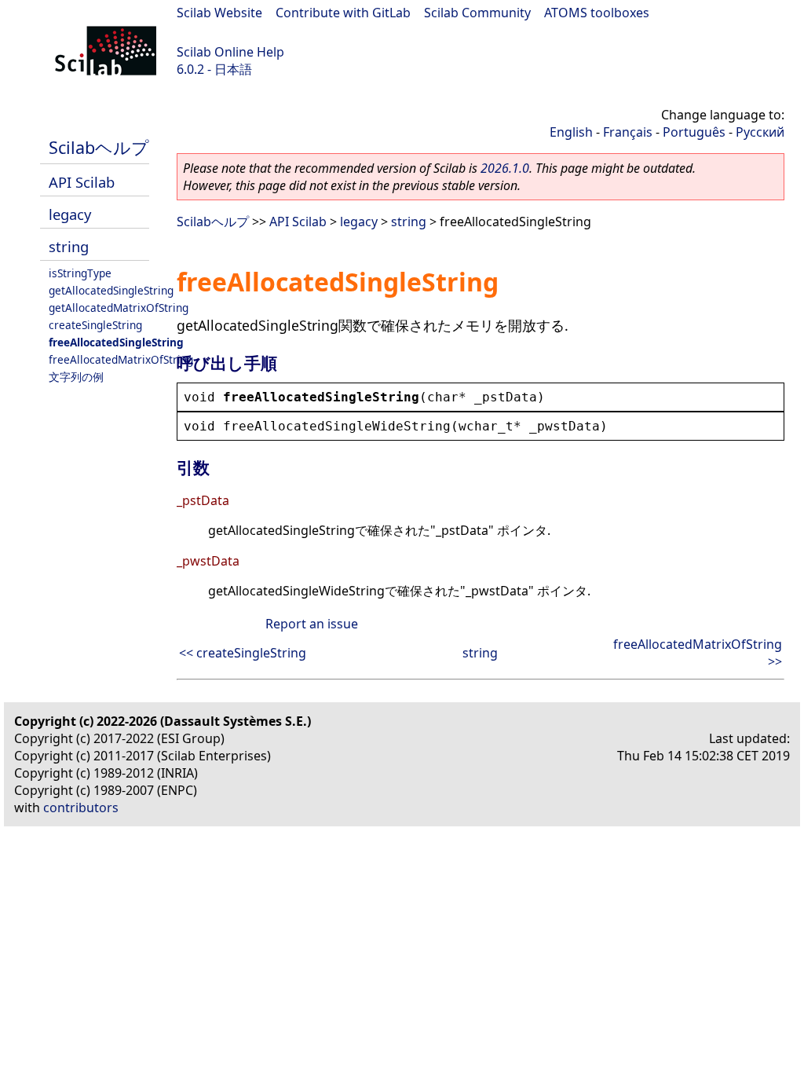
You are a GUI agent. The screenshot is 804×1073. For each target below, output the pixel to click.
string (69, 246)
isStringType (80, 273)
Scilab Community (477, 12)
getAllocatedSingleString (111, 290)
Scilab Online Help (230, 51)
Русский (760, 132)
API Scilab (82, 182)
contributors (81, 807)
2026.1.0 (505, 168)
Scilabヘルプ (99, 147)
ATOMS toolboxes (596, 12)
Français (627, 132)
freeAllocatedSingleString (116, 342)
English (571, 132)
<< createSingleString (242, 652)
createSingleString (95, 324)
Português (694, 132)
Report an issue (311, 623)
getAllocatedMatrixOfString (118, 307)
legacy (70, 214)
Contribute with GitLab (343, 12)
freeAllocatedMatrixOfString (121, 359)
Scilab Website (219, 12)
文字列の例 (76, 376)
